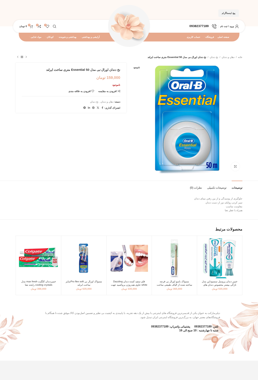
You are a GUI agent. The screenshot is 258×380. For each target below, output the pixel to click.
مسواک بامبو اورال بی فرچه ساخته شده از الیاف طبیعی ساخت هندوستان (174, 285)
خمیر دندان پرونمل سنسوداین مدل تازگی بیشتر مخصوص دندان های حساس (219, 285)
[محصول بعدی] (18, 57)
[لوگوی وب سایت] (129, 26)
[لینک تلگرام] (84, 107)
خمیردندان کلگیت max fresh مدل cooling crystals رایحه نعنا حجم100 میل (38, 285)
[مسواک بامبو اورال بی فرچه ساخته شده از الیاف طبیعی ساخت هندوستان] (174, 258)
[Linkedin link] (89, 107)
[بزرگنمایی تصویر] (235, 166)
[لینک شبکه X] (98, 107)
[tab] (237, 186)
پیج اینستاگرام (228, 13)
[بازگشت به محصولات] (22, 57)
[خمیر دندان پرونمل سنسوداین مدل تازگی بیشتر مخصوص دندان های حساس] (220, 258)
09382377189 (203, 326)
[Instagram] (214, 339)
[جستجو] (54, 26)
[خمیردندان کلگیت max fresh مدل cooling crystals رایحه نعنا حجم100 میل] (38, 258)
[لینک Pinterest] (93, 107)
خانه (240, 57)
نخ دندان (214, 57)
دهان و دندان (228, 57)
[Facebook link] (102, 107)
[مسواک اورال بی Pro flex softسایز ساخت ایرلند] (84, 258)
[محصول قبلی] (26, 57)
